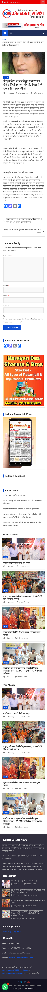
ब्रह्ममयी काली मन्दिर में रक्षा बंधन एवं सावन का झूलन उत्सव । (21, 509)
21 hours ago (10, 566)
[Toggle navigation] (11, 32)
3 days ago (9, 677)
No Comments (38, 93)
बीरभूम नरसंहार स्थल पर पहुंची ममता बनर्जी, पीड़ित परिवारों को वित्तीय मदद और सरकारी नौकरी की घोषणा (24, 220)
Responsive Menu (42, 2)
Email (6, 296)
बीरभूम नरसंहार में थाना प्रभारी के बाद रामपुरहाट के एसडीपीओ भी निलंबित (22, 231)
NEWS (6, 557)
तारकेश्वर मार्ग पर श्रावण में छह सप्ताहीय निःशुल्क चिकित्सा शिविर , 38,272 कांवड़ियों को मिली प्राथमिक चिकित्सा (22, 671)
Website (6, 306)
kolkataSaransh (23, 93)
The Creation (29, 989)
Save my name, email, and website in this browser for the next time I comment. (23, 320)
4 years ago (10, 93)
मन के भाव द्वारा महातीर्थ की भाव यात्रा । (15, 495)
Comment (7, 255)
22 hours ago (10, 602)
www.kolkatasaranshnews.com (21, 958)
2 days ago (9, 638)
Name (6, 286)
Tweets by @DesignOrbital (11, 932)
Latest (6, 77)
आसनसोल (6, 662)
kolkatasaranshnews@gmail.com (15, 973)
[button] (5, 986)
